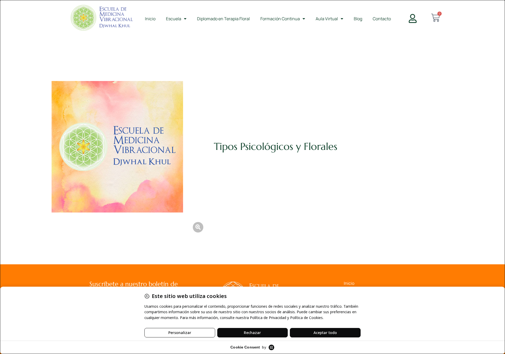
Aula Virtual (327, 19)
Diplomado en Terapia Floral (223, 19)
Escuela (173, 19)
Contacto (382, 19)
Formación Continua (280, 19)
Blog (358, 19)
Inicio (150, 19)
